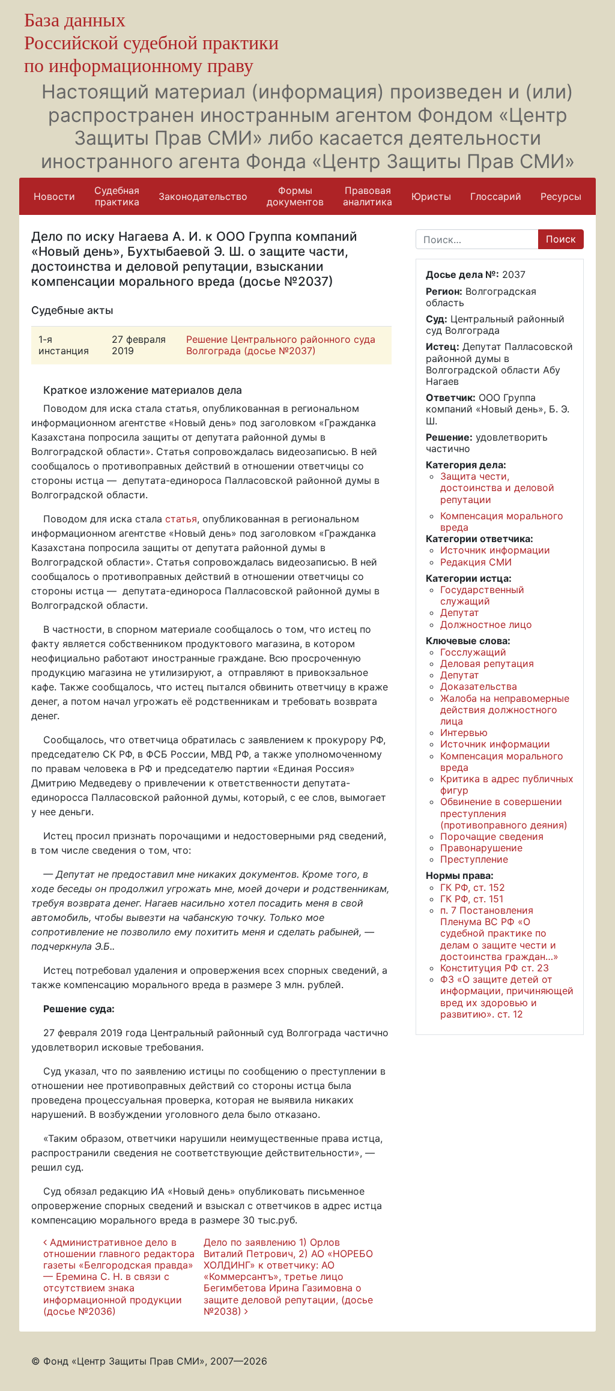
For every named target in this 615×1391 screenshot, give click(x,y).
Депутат (459, 612)
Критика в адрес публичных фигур (507, 784)
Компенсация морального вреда (501, 521)
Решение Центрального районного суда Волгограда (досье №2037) (280, 345)
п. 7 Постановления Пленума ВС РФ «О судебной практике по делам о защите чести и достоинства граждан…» (499, 933)
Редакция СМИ (476, 562)
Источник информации (495, 550)
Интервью (464, 732)
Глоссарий (495, 196)
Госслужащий (473, 652)
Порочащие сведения (492, 836)
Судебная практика (116, 196)
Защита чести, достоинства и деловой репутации (497, 487)
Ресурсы (561, 196)
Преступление (474, 859)
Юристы (431, 196)
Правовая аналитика (367, 196)
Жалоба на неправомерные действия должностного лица (504, 709)
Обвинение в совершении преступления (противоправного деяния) (504, 812)
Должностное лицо (486, 624)
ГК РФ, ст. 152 (472, 887)
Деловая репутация (487, 663)
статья (181, 519)
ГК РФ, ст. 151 (471, 899)
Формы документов (295, 196)
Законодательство (203, 196)
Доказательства (478, 686)
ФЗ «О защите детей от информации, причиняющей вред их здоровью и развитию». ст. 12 (507, 996)
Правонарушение (481, 848)
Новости (54, 196)
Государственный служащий (482, 595)
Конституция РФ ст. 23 (494, 968)
